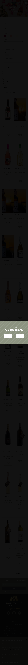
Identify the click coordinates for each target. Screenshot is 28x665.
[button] (23, 299)
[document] (14, 332)
